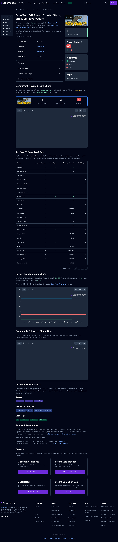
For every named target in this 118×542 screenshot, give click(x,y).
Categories (72, 510)
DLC (36, 510)
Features (21, 63)
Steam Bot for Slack (108, 514)
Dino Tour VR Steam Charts (45, 10)
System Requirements (25, 79)
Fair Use (57, 538)
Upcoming (36, 3)
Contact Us (71, 538)
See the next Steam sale (69, 471)
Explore (113, 3)
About (64, 538)
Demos (37, 514)
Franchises (71, 525)
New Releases (56, 518)
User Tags (71, 514)
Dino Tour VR (52, 23)
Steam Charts (39, 521)
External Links (23, 68)
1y (28, 111)
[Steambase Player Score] (81, 42)
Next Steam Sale (107, 518)
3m (24, 111)
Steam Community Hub (60, 443)
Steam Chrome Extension (59, 3)
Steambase (4, 507)
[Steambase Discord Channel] (2, 516)
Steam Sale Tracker (91, 507)
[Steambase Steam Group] (5, 516)
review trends (26, 27)
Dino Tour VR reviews (58, 284)
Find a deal (69, 492)
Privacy (45, 538)
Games (22, 10)
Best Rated (55, 507)
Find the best (32, 492)
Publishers (71, 521)
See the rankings (32, 471)
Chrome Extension (107, 507)
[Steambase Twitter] (8, 516)
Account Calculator (108, 521)
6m (24, 290)
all (32, 111)
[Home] (16, 10)
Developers (72, 518)
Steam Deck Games (58, 525)
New (29, 3)
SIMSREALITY (41, 46)
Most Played (22, 3)
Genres (70, 507)
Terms (51, 538)
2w (19, 111)
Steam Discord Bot (107, 510)
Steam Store (63, 441)
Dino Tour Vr (30, 10)
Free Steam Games (91, 516)
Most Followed (56, 514)
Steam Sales (45, 3)
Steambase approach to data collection (62, 434)
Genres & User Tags (25, 74)
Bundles (37, 518)
